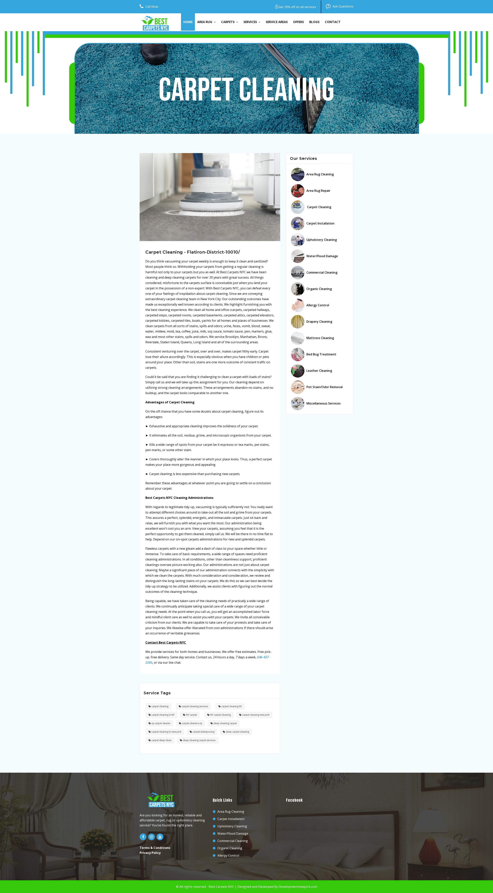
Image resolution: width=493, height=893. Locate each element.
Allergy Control (317, 305)
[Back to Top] (488, 885)
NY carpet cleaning (220, 714)
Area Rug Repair (318, 190)
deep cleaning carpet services (198, 740)
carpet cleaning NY (231, 706)
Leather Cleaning (319, 371)
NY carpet (191, 714)
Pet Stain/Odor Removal (324, 387)
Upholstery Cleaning (321, 240)
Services (250, 22)
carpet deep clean (161, 740)
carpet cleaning (159, 706)
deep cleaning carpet (225, 723)
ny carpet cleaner (160, 723)
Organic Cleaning (319, 289)
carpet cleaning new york (255, 714)
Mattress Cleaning (320, 338)
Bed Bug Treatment (321, 354)
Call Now (151, 6)
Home (188, 22)
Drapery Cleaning (319, 321)
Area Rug (205, 22)
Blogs (314, 22)
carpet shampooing (203, 731)
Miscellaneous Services (323, 403)
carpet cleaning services (194, 706)
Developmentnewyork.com (298, 887)
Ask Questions (343, 6)
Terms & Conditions (155, 848)
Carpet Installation (320, 223)
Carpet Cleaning (318, 207)
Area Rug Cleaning (320, 174)
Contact (332, 22)
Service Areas (277, 22)
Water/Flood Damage (322, 256)
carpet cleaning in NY (162, 714)
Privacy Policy (150, 853)
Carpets (228, 22)
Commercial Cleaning (321, 272)
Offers (298, 22)
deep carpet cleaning (237, 731)
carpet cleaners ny (191, 723)
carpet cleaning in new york (166, 731)
